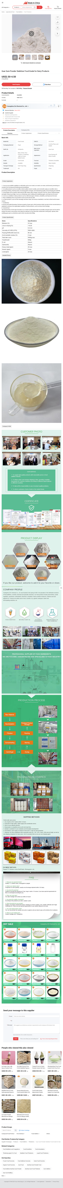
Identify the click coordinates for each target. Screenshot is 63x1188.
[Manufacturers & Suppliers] (31, 2)
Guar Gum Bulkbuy (8, 1173)
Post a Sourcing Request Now (48, 1038)
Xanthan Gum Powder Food (34, 1165)
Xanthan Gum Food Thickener (32, 1169)
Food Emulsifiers (27, 1149)
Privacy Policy (56, 1181)
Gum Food (21, 1165)
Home (3, 12)
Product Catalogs (24, 1130)
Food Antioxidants (40, 1149)
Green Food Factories (39, 1161)
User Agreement (40, 1181)
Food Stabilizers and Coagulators (11, 1149)
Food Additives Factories (24, 1161)
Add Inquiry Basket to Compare (32, 63)
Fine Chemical (20, 1133)
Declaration (48, 1181)
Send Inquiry (16, 84)
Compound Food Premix (8, 1133)
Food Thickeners (27, 12)
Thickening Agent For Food (10, 1153)
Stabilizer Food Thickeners (26, 1153)
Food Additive (19, 12)
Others (48, 1133)
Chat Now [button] (48, 84)
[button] (56, 133)
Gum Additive (47, 1169)
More (3, 1176)
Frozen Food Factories (8, 1161)
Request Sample (27, 88)
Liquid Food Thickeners (42, 1153)
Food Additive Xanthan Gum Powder (12, 1169)
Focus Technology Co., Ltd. (21, 1181)
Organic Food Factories (9, 1165)
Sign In (4, 122)
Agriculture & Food (10, 12)
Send (15, 1038)
